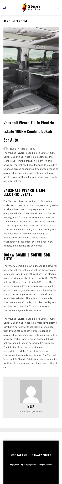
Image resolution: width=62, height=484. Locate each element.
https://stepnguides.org (31, 411)
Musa (13, 149)
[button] (4, 7)
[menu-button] (57, 7)
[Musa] (6, 149)
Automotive (20, 21)
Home (6, 21)
